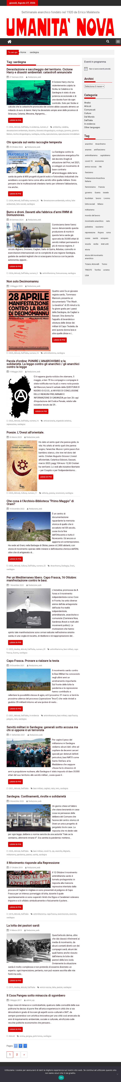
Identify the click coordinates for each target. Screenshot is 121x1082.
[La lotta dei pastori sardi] (29, 935)
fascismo (89, 172)
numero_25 (40, 649)
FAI (100, 167)
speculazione (51, 134)
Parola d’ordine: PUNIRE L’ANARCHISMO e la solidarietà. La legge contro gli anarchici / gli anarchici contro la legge (43, 364)
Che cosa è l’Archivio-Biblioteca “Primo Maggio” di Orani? (40, 502)
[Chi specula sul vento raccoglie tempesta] (29, 152)
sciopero (104, 238)
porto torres (37, 1036)
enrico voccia (45, 987)
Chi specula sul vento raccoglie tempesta (34, 142)
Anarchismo (55, 566)
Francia (101, 187)
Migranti (66, 851)
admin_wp (30, 1000)
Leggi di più (15, 120)
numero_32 (34, 201)
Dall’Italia (88, 120)
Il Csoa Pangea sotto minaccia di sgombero (36, 995)
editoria (45, 493)
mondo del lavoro (92, 215)
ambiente (57, 127)
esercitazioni (63, 914)
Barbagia (65, 566)
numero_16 (34, 353)
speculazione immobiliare (68, 134)
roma (108, 232)
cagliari (47, 788)
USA (87, 275)
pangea (29, 1036)
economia (99, 161)
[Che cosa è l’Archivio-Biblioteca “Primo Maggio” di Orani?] (29, 513)
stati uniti (105, 244)
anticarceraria (49, 421)
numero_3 (44, 127)
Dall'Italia (24, 127)
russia (87, 238)
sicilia (42, 134)
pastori (29, 855)
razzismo (99, 227)
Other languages (92, 127)
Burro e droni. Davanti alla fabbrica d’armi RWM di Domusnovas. (39, 213)
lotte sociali (21, 204)
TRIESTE (88, 270)
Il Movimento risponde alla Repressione (33, 863)
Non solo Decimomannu (23, 281)
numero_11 (32, 493)
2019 (11, 914)
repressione (11, 424)
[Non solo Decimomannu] (29, 291)
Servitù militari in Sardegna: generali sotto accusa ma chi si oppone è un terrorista (42, 728)
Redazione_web (34, 77)
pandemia (21, 855)
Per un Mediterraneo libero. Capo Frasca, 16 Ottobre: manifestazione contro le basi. (42, 579)
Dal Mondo (89, 116)
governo (67, 131)
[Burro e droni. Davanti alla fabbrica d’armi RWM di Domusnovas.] (29, 224)
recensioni (60, 493)
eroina (22, 1036)
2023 (11, 353)
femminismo (90, 187)
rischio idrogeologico (21, 134)
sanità (35, 855)
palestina (89, 227)
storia (87, 249)
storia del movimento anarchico (94, 256)
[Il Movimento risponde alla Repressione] (29, 872)
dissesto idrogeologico (45, 131)
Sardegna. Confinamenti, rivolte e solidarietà (36, 796)
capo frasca (72, 716)
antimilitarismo (48, 273)
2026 (11, 127)
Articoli (17, 127)
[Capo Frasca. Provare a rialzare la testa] (29, 670)
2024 (11, 201)
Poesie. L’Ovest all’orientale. (25, 432)
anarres (88, 150)
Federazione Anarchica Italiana (95, 179)
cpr (53, 851)
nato (53, 788)
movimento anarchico (94, 221)
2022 (11, 566)
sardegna (35, 134)
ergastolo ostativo (63, 421)
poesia (52, 493)
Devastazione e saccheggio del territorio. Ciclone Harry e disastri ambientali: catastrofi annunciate (40, 71)
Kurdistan (89, 198)
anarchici (89, 144)
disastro (31, 131)
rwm (16, 719)
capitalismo (105, 155)
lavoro (98, 198)
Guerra (15, 653)
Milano (100, 204)
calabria (65, 127)
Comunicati (89, 109)
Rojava (101, 232)
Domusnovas (61, 273)
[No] (117, 1074)
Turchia (98, 270)
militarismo (11, 855)
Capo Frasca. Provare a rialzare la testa (33, 661)
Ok (61, 1077)
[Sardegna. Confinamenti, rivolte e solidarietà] (29, 806)
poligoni (10, 719)
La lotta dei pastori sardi (23, 925)
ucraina (106, 270)
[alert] (98, 69)
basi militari (68, 649)
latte (54, 987)
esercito (58, 851)
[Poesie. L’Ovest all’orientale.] (22, 442)
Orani (72, 566)
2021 (11, 716)
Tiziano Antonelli (92, 264)
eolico (67, 201)
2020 (11, 851)
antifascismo (99, 150)
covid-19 (47, 851)
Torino (104, 264)
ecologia (59, 131)
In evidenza (34, 127)
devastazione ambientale (17, 131)
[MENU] (118, 41)
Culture (24, 493)
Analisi (17, 649)
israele (106, 192)
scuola (88, 244)
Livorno (107, 198)
